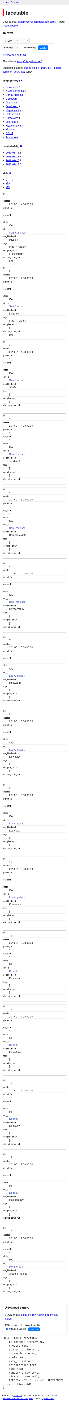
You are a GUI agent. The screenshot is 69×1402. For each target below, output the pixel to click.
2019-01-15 (12, 156)
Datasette (17, 1395)
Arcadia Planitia (15, 91)
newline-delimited (47, 1315)
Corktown (11, 98)
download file (32, 1325)
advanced (35, 61)
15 (10, 1231)
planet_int (29, 68)
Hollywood (12, 114)
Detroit (13, 971)
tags (58, 68)
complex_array (11, 71)
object (8, 1318)
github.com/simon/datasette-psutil (37, 21)
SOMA (9, 133)
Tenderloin (12, 137)
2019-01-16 (12, 164)
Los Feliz (11, 122)
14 (10, 1157)
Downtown (12, 87)
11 (10, 935)
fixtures (15, 2)
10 (10, 862)
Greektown (12, 106)
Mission (10, 129)
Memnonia (15, 1266)
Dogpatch (11, 102)
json (19, 61)
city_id (51, 68)
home (6, 2)
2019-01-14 (12, 152)
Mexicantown (13, 125)
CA (7, 179)
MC (8, 187)
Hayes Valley (13, 110)
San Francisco (17, 232)
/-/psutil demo (10, 25)
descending (29, 47)
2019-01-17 (12, 160)
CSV (26, 61)
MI (7, 183)
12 (10, 1009)
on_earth (41, 68)
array (33, 1315)
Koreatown (12, 118)
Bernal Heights (14, 95)
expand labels (17, 1329)
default (25, 1315)
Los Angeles (16, 675)
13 (10, 1083)
